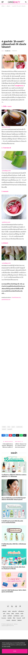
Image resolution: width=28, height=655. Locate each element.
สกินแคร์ (4, 611)
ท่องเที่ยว (10, 618)
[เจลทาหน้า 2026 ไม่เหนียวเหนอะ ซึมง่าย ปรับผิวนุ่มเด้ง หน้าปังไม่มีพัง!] (14, 580)
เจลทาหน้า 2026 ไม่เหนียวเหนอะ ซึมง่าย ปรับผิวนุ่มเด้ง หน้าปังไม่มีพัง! (14, 591)
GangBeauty (7, 51)
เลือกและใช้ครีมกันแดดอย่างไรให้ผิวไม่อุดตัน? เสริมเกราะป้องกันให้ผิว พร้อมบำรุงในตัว (14, 498)
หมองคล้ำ (10, 429)
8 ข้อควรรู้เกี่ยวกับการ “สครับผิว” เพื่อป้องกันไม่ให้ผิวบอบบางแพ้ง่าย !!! (7, 445)
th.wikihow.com (16, 297)
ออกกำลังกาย (16, 616)
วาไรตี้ (23, 618)
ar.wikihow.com (6, 300)
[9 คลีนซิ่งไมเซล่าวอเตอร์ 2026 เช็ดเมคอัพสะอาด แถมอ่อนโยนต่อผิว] (14, 510)
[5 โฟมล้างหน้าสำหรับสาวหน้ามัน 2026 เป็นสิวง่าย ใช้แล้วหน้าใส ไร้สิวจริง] (14, 557)
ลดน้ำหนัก (10, 616)
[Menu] (3, 2)
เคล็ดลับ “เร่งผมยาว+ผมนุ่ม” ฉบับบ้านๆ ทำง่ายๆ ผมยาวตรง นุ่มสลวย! (20, 445)
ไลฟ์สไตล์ (19, 620)
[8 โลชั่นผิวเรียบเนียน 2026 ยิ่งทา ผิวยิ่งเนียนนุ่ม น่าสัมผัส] (14, 534)
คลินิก (9, 611)
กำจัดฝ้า (4, 427)
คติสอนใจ (14, 620)
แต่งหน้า (17, 613)
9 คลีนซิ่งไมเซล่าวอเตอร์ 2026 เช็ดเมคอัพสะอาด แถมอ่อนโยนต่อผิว (12, 522)
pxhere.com (6, 127)
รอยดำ (13, 427)
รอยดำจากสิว (19, 427)
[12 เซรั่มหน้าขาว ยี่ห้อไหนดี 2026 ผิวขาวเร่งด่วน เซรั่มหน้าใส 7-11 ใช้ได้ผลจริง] (14, 464)
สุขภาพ (4, 616)
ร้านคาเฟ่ (19, 618)
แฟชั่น (12, 613)
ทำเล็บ (22, 613)
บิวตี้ (4, 613)
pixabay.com (6, 171)
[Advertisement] (14, 24)
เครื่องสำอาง (21, 611)
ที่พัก (14, 618)
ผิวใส (9, 427)
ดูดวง (22, 616)
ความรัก (8, 620)
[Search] (25, 2)
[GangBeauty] (14, 2)
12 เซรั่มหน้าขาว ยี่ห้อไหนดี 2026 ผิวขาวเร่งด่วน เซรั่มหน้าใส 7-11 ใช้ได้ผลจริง (14, 475)
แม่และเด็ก (14, 611)
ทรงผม (8, 613)
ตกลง (14, 651)
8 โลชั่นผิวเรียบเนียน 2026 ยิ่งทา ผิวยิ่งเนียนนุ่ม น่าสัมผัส (14, 545)
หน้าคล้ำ (4, 429)
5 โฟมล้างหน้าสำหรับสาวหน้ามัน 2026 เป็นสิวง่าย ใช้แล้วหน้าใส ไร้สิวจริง (13, 568)
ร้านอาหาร (4, 618)
